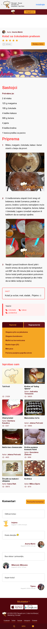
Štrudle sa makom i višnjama (12, 474)
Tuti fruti (12, 383)
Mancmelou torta (34, 413)
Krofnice (34, 474)
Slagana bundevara (13, 336)
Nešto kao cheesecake (12, 443)
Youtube (19, 620)
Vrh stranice (22, 601)
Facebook (7, 620)
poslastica (13, 313)
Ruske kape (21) (12, 344)
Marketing (11, 615)
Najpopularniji (34, 325)
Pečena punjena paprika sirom (18, 353)
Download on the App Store (17, 607)
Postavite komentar (35, 502)
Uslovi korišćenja (32, 613)
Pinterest (34, 620)
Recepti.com (4, 614)
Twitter (13, 620)
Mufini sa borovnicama (15, 340)
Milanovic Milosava (19, 565)
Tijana (33, 586)
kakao (24, 310)
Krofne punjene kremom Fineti (34, 443)
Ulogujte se (30, 12)
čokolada (12, 310)
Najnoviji (12, 325)
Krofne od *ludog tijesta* (34, 383)
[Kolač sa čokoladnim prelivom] (25, 172)
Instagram (27, 620)
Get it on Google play (31, 607)
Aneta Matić (17, 32)
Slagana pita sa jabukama (16, 332)
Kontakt (17, 615)
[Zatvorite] (1, 4)
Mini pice (9, 349)
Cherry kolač (12, 413)
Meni (23, 626)
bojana (14, 522)
